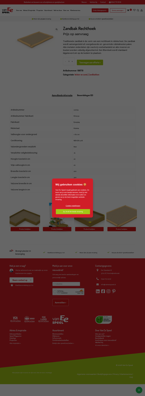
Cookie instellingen (73, 206)
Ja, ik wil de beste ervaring (73, 211)
